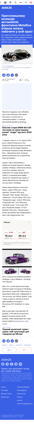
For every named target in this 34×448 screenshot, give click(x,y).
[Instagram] (20, 364)
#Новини (27, 345)
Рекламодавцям (22, 390)
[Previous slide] (4, 258)
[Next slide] (29, 258)
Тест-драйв (4, 390)
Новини (3, 387)
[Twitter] (7, 364)
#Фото (11, 345)
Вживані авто (5, 397)
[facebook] (8, 75)
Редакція (19, 397)
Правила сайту (21, 393)
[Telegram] (16, 364)
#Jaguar (19, 345)
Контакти (19, 400)
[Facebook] (2, 364)
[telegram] (4, 75)
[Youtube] (11, 364)
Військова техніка (6, 393)
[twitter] (12, 75)
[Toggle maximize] (29, 251)
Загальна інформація (23, 387)
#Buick (4, 345)
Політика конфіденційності (25, 403)
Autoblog (10, 66)
